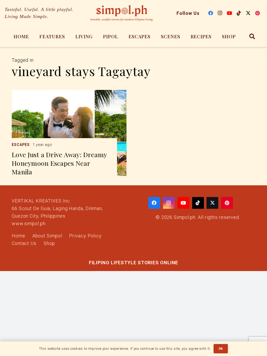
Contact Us (24, 243)
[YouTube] (229, 13)
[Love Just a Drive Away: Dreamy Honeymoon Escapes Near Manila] (69, 133)
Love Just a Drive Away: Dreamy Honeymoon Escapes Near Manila (59, 163)
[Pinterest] (257, 13)
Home (18, 235)
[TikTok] (239, 13)
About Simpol (47, 235)
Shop (49, 243)
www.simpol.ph (29, 223)
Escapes (21, 145)
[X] (248, 13)
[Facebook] (210, 13)
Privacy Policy (85, 235)
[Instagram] (220, 13)
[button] (252, 36)
